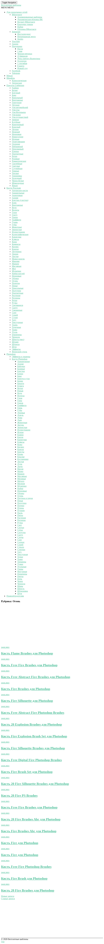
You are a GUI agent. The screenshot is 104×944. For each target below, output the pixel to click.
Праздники (17, 46)
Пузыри (21, 510)
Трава (14, 330)
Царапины (17, 334)
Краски (15, 249)
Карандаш (16, 237)
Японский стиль (19, 352)
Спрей (15, 315)
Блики (20, 374)
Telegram (16, 73)
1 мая (19, 51)
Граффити (16, 220)
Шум (14, 347)
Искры (20, 432)
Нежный (16, 132)
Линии (15, 254)
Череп (20, 581)
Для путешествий (20, 117)
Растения (16, 295)
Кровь (20, 454)
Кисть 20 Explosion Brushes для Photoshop (31, 724)
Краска (20, 449)
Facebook (16, 71)
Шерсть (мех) (18, 339)
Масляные (16, 266)
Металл (20, 481)
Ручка (14, 303)
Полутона (16, 290)
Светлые (16, 166)
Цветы (20, 576)
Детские (16, 105)
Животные (17, 227)
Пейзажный (17, 146)
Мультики (16, 271)
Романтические (19, 161)
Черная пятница (24, 54)
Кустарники (22, 459)
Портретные (17, 154)
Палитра (16, 283)
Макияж (16, 261)
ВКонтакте (17, 14)
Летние (15, 129)
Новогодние (17, 137)
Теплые (15, 173)
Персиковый (18, 149)
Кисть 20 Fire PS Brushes (19, 795)
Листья (15, 256)
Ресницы (16, 298)
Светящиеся (17, 305)
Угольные (21, 567)
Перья (14, 286)
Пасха (20, 49)
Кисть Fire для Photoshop (19, 843)
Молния (21, 483)
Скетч (14, 308)
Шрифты (10, 78)
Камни (20, 435)
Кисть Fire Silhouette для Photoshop (27, 700)
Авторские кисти (20, 190)
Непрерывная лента (26, 36)
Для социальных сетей (16, 12)
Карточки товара (25, 24)
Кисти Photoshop (19, 359)
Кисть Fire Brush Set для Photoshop (27, 772)
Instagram (16, 32)
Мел (14, 268)
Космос (15, 246)
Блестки (21, 371)
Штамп (15, 342)
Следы (20, 537)
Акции (15, 44)
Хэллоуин (22, 61)
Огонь (15, 281)
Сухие (15, 317)
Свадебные (17, 163)
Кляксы (15, 239)
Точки (20, 557)
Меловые (21, 479)
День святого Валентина (28, 58)
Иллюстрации (18, 232)
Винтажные (17, 100)
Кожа (14, 242)
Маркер (15, 264)
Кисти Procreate (13, 188)
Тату (14, 320)
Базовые (21, 369)
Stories (20, 39)
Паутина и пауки (25, 498)
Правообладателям (15, 596)
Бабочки (21, 366)
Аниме (15, 198)
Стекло (20, 547)
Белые (15, 90)
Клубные (16, 122)
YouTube (16, 41)
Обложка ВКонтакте (26, 29)
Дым (19, 420)
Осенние (16, 144)
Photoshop (11, 354)
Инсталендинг (24, 34)
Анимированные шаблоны (29, 17)
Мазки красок (18, 259)
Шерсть (20, 588)
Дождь (20, 415)
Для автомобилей (20, 107)
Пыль (19, 513)
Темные (15, 171)
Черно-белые (18, 181)
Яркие (15, 185)
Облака (15, 278)
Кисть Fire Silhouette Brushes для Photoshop (33, 748)
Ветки (20, 388)
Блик (14, 203)
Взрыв (20, 391)
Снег (14, 312)
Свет (19, 525)
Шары (20, 586)
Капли (20, 437)
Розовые (16, 159)
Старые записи (8, 898)
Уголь (14, 332)
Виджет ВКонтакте (26, 22)
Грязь (19, 408)
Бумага (20, 386)
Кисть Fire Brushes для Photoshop (25, 689)
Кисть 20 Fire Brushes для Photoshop (27, 890)
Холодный (17, 178)
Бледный (16, 93)
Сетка (20, 530)
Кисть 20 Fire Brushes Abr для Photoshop (30, 819)
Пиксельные (17, 288)
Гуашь (15, 222)
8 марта (20, 66)
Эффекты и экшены (21, 356)
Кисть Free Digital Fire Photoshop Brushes (31, 760)
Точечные (16, 327)
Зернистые (17, 229)
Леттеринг (17, 251)
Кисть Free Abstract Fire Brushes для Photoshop (35, 677)
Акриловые (17, 195)
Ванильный (17, 97)
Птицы (20, 508)
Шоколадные (18, 183)
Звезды (20, 425)
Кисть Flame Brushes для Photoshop (27, 653)
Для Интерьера (19, 112)
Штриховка (22, 591)
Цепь (19, 579)
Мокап (9, 76)
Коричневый (18, 124)
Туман (20, 564)
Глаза (14, 212)
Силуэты (21, 532)
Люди (20, 466)
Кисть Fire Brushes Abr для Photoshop (28, 831)
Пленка (15, 151)
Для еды (16, 110)
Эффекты (16, 349)
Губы (14, 225)
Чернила (16, 337)
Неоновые (16, 134)
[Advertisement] (52, 624)
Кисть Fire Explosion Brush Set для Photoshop (34, 736)
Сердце (20, 527)
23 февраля (22, 56)
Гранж (15, 217)
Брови (20, 381)
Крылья (20, 457)
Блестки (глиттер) (20, 200)
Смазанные (17, 310)
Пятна (20, 515)
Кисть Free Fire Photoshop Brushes (26, 866)
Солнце (20, 542)
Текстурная (22, 554)
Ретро (14, 156)
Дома (19, 417)
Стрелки (21, 549)
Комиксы (16, 244)
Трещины (21, 562)
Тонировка (17, 176)
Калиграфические (20, 234)
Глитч (14, 215)
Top (2, 941)
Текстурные (17, 322)
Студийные (17, 168)
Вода (14, 207)
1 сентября (22, 63)
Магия (20, 469)
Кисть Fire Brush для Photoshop (24, 878)
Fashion (15, 88)
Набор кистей (18, 273)
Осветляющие (18, 141)
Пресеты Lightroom (15, 85)
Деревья (21, 413)
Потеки (20, 505)
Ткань (14, 325)
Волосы (15, 210)
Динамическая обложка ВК (30, 19)
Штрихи (16, 344)
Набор (20, 27)
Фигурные (22, 571)
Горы (19, 400)
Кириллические (19, 80)
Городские (17, 102)
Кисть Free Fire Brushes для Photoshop (29, 665)
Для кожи (16, 115)
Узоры (20, 569)
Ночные (15, 139)
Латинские (17, 83)
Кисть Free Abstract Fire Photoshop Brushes (32, 712)
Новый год (22, 68)
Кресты (20, 452)
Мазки (20, 471)
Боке (14, 95)
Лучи (19, 464)
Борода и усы (23, 378)
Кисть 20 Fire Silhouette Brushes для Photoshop (35, 783)
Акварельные (18, 193)
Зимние (15, 119)
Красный (16, 127)
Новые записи (7, 896)
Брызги (20, 383)
